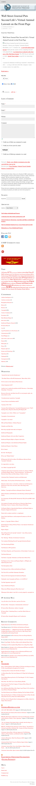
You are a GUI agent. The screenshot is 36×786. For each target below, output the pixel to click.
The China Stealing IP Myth (7, 544)
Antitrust (19, 272)
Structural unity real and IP (27, 287)
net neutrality (4, 281)
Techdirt (3, 289)
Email (3, 110)
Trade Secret (4, 354)
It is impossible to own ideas (7, 464)
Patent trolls (28, 283)
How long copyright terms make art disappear (11, 429)
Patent (2, 341)
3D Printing (4, 272)
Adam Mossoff (14, 272)
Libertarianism (4, 333)
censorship (25, 272)
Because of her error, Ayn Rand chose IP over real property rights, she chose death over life (16, 393)
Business (3, 307)
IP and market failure (16, 278)
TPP (6, 289)
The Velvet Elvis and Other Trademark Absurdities (12, 572)
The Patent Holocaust (6, 554)
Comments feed (4, 773)
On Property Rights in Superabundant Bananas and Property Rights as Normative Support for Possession (17, 509)
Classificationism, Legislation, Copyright (10, 398)
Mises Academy (23, 279)
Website (3, 116)
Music (32, 279)
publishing (16, 285)
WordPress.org (4, 775)
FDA (10, 276)
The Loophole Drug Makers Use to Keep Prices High (21, 644)
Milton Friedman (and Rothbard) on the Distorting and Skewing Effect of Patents (17, 494)
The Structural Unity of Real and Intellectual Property (13, 569)
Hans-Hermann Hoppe (6, 318)
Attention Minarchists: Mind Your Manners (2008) (12, 738)
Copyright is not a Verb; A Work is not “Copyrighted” (13, 413)
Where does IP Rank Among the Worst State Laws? (12, 589)
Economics (3, 315)
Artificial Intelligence (6, 297)
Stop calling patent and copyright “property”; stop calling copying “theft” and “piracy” (16, 533)
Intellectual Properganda (6, 432)
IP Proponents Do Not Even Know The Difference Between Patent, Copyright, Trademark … (16, 460)
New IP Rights (4, 336)
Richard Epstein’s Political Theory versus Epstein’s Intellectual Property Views (17, 525)
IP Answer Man (4, 325)
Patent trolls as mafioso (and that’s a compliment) (12, 513)
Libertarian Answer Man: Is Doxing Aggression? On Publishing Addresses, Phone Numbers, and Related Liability (15, 733)
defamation (28, 274)
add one (13, 92)
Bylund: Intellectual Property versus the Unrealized (21, 639)
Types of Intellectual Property (8, 585)
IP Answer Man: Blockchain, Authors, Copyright (12, 608)
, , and (13, 601)
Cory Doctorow (15, 274)
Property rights (4, 348)
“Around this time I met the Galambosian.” (11, 375)
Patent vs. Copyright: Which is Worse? (10, 521)
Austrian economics (5, 300)
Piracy (2, 346)
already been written (13, 56)
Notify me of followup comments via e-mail (14, 154)
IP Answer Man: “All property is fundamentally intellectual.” (15, 604)
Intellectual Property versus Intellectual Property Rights (14, 442)
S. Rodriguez (4, 644)
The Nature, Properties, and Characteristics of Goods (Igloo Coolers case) (17, 551)
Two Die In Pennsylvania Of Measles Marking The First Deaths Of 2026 (17, 692)
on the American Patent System (11, 381)
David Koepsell (23, 274)
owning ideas (25, 281)
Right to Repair (4, 529)
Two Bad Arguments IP (8, 582)
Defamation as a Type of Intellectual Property (12, 228)
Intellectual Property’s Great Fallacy (9, 446)
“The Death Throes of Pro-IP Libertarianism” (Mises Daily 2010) (15, 378)
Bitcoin (3, 305)
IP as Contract (4, 449)
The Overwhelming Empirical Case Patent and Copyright (16, 224)
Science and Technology (6, 351)
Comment (4, 123)
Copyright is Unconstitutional (8, 416)
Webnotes (3, 361)
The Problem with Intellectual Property (10, 213)
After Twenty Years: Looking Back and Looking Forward (16, 632)
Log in (2, 768)
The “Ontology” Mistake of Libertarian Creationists (13, 537)
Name (3, 104)
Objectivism (18, 281)
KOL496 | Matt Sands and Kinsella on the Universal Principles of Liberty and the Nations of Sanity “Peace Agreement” (17, 717)
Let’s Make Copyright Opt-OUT (8, 467)
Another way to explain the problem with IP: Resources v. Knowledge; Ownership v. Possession (17, 389)
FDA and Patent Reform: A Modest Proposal (11, 423)
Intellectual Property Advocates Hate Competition (12, 436)
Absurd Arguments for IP (6, 385)
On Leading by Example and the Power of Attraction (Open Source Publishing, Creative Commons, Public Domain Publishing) (16, 504)
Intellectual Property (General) (8, 323)
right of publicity (22, 285)
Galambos (15, 276)
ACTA (9, 272)
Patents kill (20, 283)
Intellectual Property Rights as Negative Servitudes (12, 439)
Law (2, 328)
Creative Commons (5, 312)
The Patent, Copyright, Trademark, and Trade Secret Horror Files (15, 557)
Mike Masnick (14, 279)
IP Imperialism (27, 277)
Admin (32, 784)
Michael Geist (7, 279)
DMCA (32, 274)
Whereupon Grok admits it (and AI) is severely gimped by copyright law (17, 592)
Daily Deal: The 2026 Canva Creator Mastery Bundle (13, 681)
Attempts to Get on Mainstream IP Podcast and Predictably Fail (16, 652)
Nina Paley (11, 281)
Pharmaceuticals (7, 285)
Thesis (32, 782)
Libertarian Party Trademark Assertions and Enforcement (14, 477)
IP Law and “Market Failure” (7, 456)
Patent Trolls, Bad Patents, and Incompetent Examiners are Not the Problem (16, 517)
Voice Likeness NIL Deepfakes (15, 289)
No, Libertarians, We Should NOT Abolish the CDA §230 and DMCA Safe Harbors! (18, 499)
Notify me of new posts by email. (12, 145)
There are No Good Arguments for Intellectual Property (13, 575)
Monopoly (29, 279)
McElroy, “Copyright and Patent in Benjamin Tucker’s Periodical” (16, 490)
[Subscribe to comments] (18, 246)
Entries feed (4, 770)
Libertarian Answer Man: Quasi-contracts (10, 750)
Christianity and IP (8, 274)
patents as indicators (11, 283)
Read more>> (5, 71)
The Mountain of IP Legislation (8, 547)
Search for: (3, 198)
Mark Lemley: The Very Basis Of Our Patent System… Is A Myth (16, 480)
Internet (32, 276)
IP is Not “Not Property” (6, 452)
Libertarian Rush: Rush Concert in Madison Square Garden (14, 742)
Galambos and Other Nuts (7, 426)
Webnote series (9, 366)
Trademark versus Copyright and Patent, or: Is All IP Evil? (14, 579)
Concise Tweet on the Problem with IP (10, 401)
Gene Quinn (21, 276)
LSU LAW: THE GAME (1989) (8, 710)
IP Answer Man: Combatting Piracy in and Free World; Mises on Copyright (15, 612)
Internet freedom (6, 278)
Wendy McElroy (26, 289)
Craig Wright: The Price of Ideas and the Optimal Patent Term (18, 642)
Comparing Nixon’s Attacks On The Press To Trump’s (13, 670)
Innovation (3, 320)
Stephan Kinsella (16, 287)
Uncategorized (4, 359)
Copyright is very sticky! (7, 419)
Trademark (3, 356)
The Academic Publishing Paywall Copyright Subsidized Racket (16, 541)
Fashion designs (5, 276)
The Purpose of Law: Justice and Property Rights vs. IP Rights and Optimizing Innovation (16, 561)
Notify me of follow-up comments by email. (14, 142)
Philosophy (4, 343)
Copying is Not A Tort (6, 404)
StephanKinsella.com (10, 707)
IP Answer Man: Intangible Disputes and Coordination (13, 616)
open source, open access (7, 338)
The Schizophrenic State (6, 565)
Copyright (3, 310)
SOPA (9, 287)
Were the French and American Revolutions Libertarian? (14, 712)
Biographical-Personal (6, 302)
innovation (27, 276)
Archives (3, 208)
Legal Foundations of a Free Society (9, 330)
